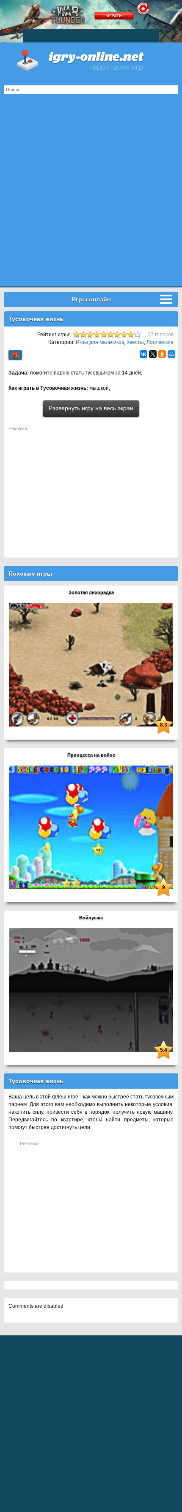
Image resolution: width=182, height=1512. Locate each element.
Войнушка (91, 917)
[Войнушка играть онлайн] (91, 990)
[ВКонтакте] (143, 354)
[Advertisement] (91, 194)
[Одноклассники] (162, 354)
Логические (160, 342)
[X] (153, 354)
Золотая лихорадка (91, 592)
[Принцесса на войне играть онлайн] (91, 827)
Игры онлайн (91, 59)
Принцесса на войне (91, 754)
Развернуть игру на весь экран (91, 408)
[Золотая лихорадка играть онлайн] (91, 664)
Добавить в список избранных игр (15, 355)
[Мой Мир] (171, 354)
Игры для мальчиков (100, 342)
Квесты (135, 342)
